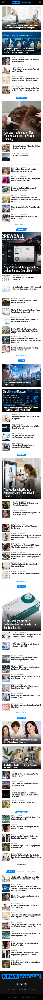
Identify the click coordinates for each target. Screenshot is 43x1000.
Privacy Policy (32, 989)
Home (8, 989)
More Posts (21, 864)
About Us (14, 989)
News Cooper (21, 997)
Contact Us (22, 989)
